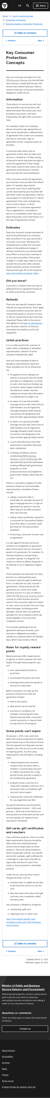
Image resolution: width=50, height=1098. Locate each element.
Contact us (25, 1028)
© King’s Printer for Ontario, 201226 (18, 1087)
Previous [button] (12, 41)
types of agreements (32, 323)
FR (19, 5)
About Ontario (8, 1050)
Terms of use (8, 1081)
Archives (6, 1062)
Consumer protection (16, 20)
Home (5, 16)
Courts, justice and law (22, 16)
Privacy (5, 1074)
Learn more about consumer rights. (22, 273)
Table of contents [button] (31, 34)
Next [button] (40, 41)
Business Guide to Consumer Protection (24, 24)
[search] (27, 6)
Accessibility (7, 1056)
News (4, 1068)
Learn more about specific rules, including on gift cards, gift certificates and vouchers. (23, 922)
